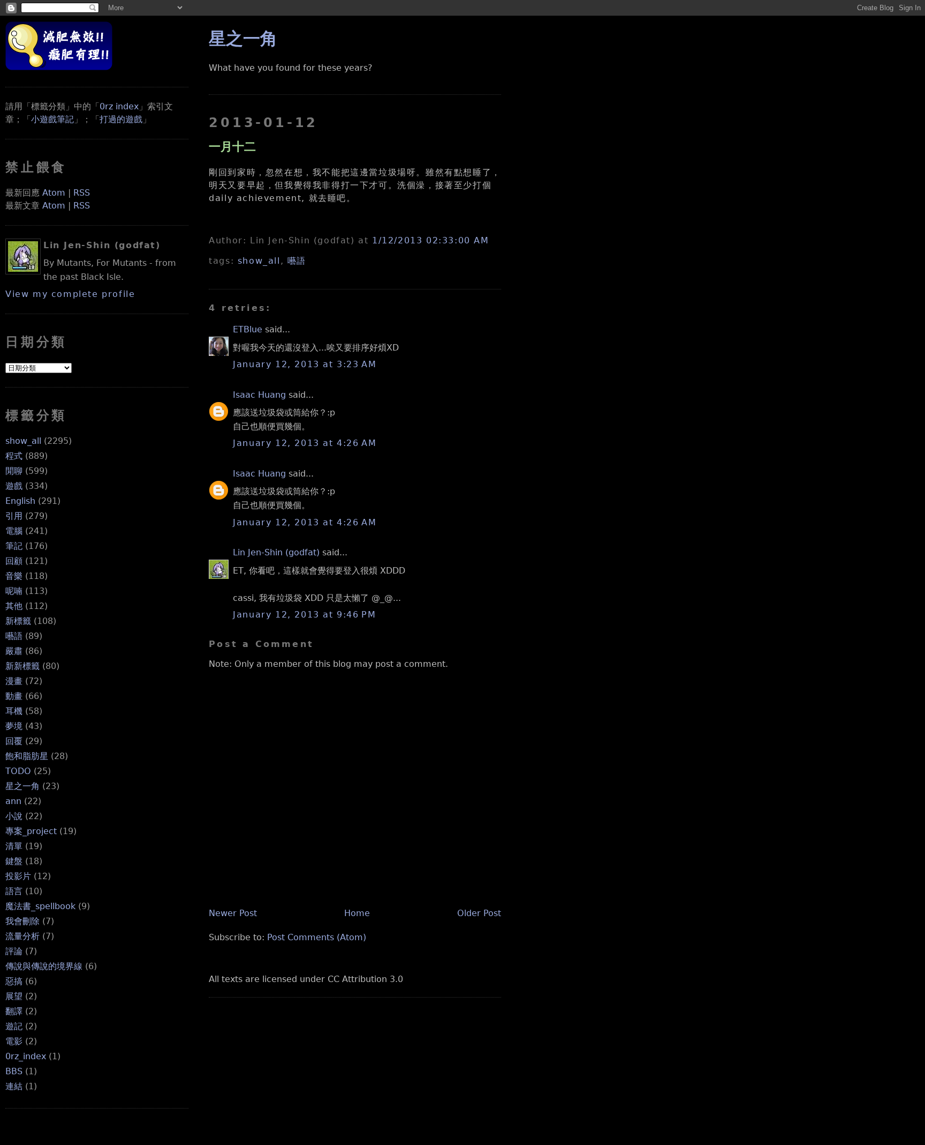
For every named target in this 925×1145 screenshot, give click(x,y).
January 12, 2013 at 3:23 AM (304, 364)
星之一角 (22, 786)
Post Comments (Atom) (316, 937)
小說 (13, 816)
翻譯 (13, 1011)
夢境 (13, 726)
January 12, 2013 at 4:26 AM (304, 443)
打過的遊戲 (121, 119)
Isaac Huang (259, 395)
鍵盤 (13, 861)
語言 (13, 891)
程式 (13, 456)
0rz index (119, 106)
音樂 (13, 576)
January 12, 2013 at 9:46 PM (304, 614)
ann (13, 801)
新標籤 (18, 621)
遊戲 (13, 486)
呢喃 (13, 591)
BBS (13, 1071)
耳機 (13, 711)
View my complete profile (70, 294)
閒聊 (13, 471)
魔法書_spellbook (40, 906)
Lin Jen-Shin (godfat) (276, 552)
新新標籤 (22, 666)
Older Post (479, 913)
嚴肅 (13, 651)
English (20, 501)
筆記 (13, 546)
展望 (13, 996)
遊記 (13, 1026)
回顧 (13, 561)
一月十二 (232, 146)
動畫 (13, 696)
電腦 (13, 531)
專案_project (31, 831)
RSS (81, 193)
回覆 (13, 741)
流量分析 (22, 936)
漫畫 (13, 681)
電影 (13, 1041)
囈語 (13, 636)
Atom (53, 193)
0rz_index (25, 1056)
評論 (13, 951)
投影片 (18, 876)
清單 (13, 846)
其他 (13, 606)
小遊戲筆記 (52, 119)
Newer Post (233, 913)
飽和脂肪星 (26, 756)
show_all (23, 441)
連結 (13, 1086)
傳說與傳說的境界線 (43, 966)
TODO (18, 771)
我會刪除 (22, 921)
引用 (13, 516)
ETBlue (247, 329)
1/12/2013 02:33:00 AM (430, 240)
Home (357, 913)
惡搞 (13, 981)
